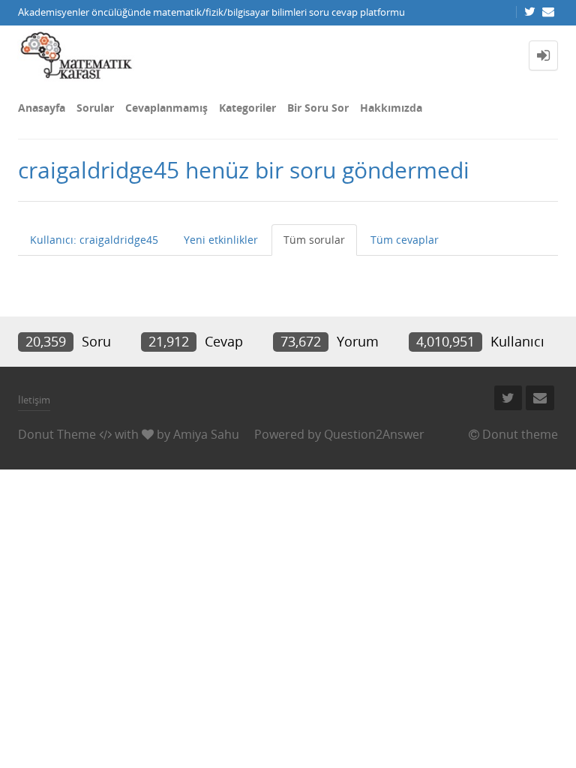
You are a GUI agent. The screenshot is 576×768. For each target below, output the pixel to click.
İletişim (34, 399)
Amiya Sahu (206, 434)
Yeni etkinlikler (221, 239)
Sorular (95, 107)
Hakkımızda (391, 107)
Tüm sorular (314, 239)
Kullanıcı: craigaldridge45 (94, 239)
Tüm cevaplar (404, 239)
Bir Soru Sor (318, 107)
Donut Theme (57, 434)
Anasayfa (41, 107)
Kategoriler (247, 107)
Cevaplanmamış (166, 107)
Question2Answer (374, 434)
